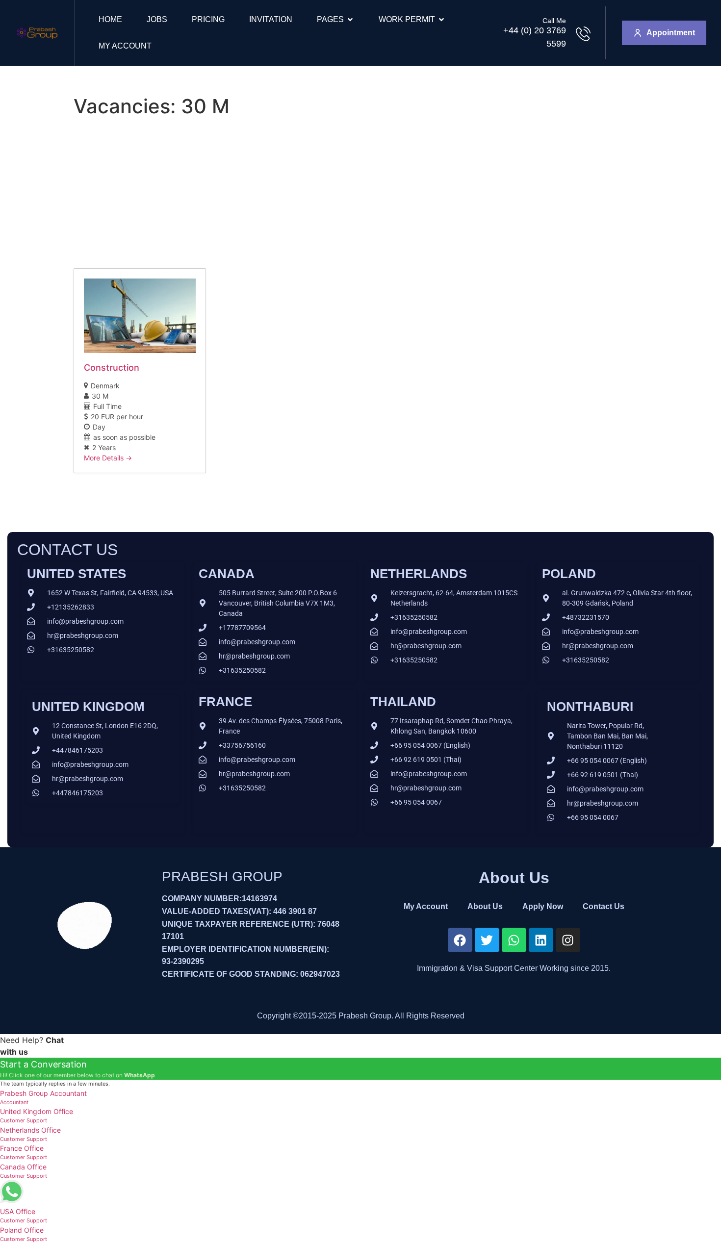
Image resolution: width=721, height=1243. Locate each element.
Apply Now (542, 906)
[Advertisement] (360, 194)
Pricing (208, 19)
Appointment (670, 32)
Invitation (270, 19)
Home (110, 19)
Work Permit (407, 19)
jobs (157, 19)
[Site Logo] (37, 42)
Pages (330, 19)
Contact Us (603, 906)
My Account (125, 46)
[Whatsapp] (514, 940)
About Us (485, 906)
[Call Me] (583, 33)
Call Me (554, 21)
